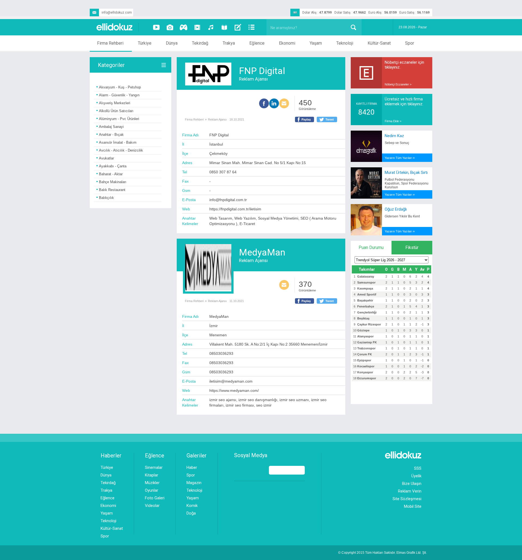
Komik (192, 505)
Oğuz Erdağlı (396, 209)
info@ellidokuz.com (117, 12)
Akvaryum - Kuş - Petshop (120, 87)
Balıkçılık (106, 198)
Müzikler (152, 482)
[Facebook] (264, 104)
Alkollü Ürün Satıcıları (116, 111)
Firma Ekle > (393, 121)
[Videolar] (156, 27)
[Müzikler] (210, 27)
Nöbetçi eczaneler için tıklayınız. (404, 65)
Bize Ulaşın (411, 483)
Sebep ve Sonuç (397, 143)
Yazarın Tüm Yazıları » (400, 157)
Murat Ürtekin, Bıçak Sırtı (406, 172)
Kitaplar (151, 475)
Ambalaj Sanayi (111, 127)
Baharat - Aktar (111, 174)
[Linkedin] (274, 104)
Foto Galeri (154, 498)
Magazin (194, 482)
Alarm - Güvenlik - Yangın (119, 95)
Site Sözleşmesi (407, 498)
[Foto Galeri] (170, 27)
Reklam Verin (409, 491)
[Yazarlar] (238, 27)
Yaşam (316, 43)
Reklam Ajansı (253, 79)
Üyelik (416, 475)
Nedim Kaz (394, 135)
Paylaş (306, 119)
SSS (417, 468)
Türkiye (144, 43)
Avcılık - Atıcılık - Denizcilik (121, 150)
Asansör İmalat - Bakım (117, 142)
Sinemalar (154, 467)
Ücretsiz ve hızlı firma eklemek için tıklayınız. (404, 101)
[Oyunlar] (183, 27)
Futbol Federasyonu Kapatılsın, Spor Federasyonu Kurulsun (406, 183)
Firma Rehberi (110, 43)
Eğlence (257, 43)
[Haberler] (251, 27)
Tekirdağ (200, 43)
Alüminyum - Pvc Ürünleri (119, 119)
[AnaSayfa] (115, 27)
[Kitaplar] (224, 27)
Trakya (229, 43)
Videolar (152, 505)
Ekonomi (287, 43)
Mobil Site (412, 506)
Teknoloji (344, 43)
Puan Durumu (371, 247)
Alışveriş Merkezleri (114, 103)
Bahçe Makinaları (112, 182)
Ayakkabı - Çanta (112, 166)
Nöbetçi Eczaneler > (398, 84)
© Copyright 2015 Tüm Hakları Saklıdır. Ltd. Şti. (382, 553)
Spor (409, 43)
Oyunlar (151, 490)
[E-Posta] (284, 104)
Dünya (172, 43)
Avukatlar (106, 158)
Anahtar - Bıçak (111, 135)
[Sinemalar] (197, 27)
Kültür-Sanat (379, 43)
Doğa (191, 513)
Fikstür (411, 247)
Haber (192, 467)
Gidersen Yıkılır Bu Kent (402, 216)
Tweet (329, 119)
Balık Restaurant (112, 190)
